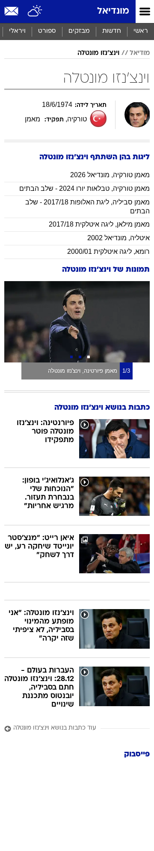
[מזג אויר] (35, 11)
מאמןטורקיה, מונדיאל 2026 (110, 174)
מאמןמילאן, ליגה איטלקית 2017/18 (99, 224)
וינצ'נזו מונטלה (98, 53)
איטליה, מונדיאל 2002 (118, 238)
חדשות (111, 31)
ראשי (140, 31)
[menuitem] (111, 31)
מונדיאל (113, 11)
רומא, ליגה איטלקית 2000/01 (108, 251)
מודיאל (140, 53)
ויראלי (17, 31)
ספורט (47, 31)
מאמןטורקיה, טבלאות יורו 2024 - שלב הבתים (84, 188)
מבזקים (79, 31)
